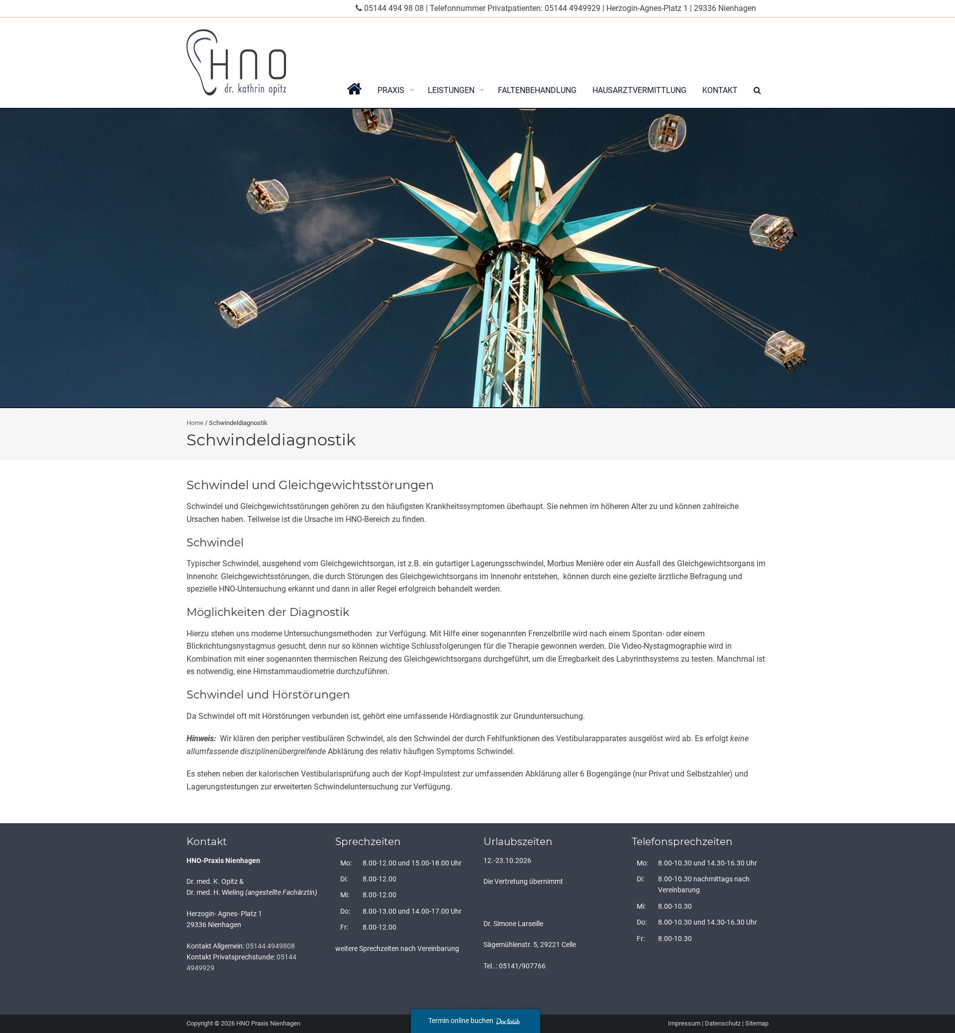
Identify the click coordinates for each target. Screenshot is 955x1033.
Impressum (684, 1023)
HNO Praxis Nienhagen (268, 1023)
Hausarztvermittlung (639, 90)
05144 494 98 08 (394, 8)
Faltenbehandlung (537, 90)
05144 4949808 (270, 946)
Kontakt (720, 90)
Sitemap (756, 1023)
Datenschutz (723, 1023)
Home (195, 423)
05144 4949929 (572, 8)
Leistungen (451, 90)
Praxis (391, 90)
